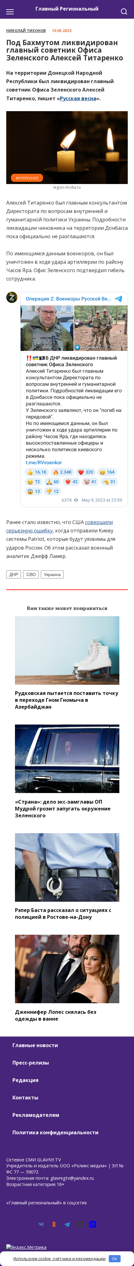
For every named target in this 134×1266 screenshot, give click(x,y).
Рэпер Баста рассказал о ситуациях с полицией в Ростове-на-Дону (63, 913)
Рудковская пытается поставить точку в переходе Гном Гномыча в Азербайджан (66, 700)
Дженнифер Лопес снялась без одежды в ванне (55, 1015)
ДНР (13, 574)
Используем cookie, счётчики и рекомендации (59, 1258)
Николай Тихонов (26, 30)
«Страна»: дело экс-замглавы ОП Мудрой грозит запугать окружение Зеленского (63, 808)
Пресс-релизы (30, 1062)
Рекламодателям (35, 1115)
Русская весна (78, 98)
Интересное (27, 178)
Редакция (25, 1080)
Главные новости (35, 1045)
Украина (52, 574)
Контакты (25, 1097)
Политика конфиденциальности (55, 1132)
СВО (31, 574)
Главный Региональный (67, 8)
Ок (114, 1258)
